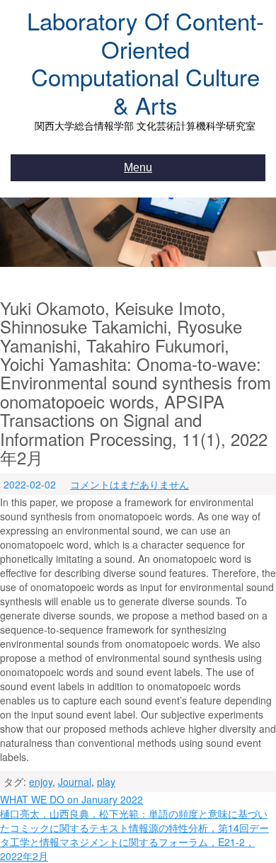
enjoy (40, 782)
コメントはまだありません (129, 484)
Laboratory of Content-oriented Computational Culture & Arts (145, 62)
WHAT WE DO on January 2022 (71, 799)
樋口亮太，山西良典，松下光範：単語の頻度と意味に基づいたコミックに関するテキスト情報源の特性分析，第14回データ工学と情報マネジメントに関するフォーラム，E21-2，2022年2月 (134, 834)
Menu (138, 167)
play (106, 782)
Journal (74, 782)
